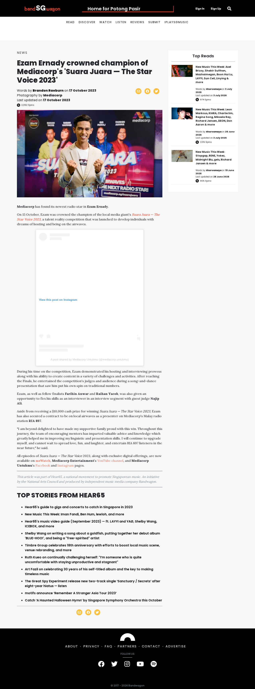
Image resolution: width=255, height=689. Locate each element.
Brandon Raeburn (48, 90)
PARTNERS (127, 646)
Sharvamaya (214, 89)
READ (70, 22)
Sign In (199, 8)
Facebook (42, 465)
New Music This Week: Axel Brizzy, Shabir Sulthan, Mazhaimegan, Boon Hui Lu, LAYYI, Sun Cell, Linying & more (214, 74)
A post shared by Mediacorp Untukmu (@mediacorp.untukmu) (90, 359)
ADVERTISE (176, 646)
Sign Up (216, 8)
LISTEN (121, 22)
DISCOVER (87, 22)
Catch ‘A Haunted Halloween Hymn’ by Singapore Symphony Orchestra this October (93, 600)
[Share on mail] (138, 91)
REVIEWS (137, 22)
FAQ (108, 646)
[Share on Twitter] (156, 91)
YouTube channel (110, 461)
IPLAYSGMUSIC (177, 22)
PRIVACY (91, 646)
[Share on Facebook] (147, 91)
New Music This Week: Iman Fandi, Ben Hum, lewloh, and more (74, 514)
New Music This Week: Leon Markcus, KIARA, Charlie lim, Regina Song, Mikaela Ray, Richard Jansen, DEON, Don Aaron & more (214, 117)
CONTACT (151, 646)
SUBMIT (154, 22)
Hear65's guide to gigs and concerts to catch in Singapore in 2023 (79, 507)
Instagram (65, 465)
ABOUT (71, 646)
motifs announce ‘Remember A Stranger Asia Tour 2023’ (71, 593)
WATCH (105, 22)
